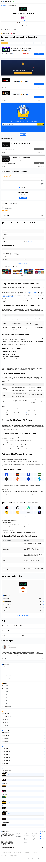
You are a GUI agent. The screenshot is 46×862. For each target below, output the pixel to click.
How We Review (26, 835)
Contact (25, 842)
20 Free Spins (34, 835)
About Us (25, 833)
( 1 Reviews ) (22, 20)
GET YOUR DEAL (22, 73)
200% (22, 43)
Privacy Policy (18, 836)
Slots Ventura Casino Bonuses (8, 343)
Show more (22, 275)
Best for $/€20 (37, 43)
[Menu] (1, 1)
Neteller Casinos (34, 836)
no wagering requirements (25, 412)
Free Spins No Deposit (13, 43)
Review (14, 33)
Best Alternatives (5, 33)
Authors (25, 841)
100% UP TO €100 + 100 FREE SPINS (20, 92)
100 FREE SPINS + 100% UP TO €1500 (21, 48)
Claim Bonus (40, 124)
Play (39, 53)
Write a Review (23, 197)
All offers (4, 43)
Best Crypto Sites (34, 843)
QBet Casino (5, 5)
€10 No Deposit (34, 833)
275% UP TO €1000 (16, 79)
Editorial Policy (26, 836)
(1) (26, 146)
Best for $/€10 (29, 43)
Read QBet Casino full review (22, 263)
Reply (8, 215)
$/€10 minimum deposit (32, 292)
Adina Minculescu (21, 22)
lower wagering (12, 408)
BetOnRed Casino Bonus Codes (7, 296)
